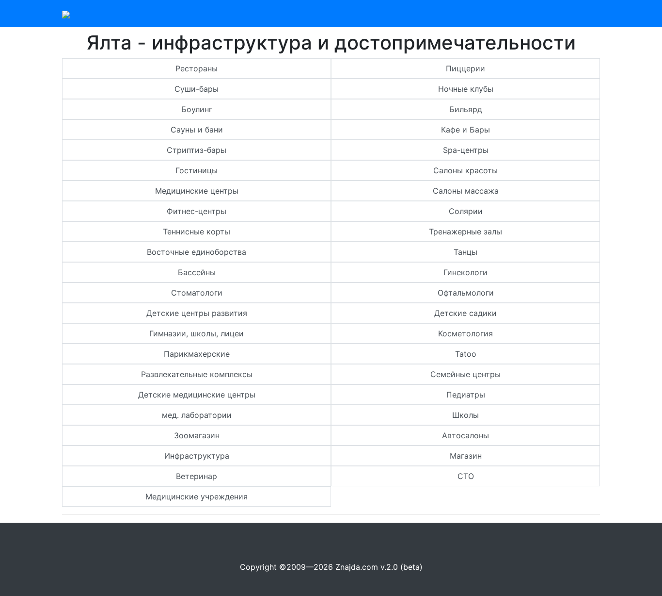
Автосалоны (465, 435)
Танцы (465, 252)
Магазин (466, 456)
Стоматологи (196, 293)
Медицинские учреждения (196, 496)
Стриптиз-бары (196, 150)
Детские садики (465, 313)
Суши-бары (196, 89)
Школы (465, 415)
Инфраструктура (196, 456)
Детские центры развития (196, 313)
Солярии (466, 211)
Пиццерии (465, 68)
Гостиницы (196, 170)
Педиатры (465, 394)
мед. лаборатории (197, 415)
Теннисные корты (196, 231)
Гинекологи (465, 272)
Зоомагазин (197, 435)
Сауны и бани (197, 129)
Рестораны (196, 68)
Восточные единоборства (196, 252)
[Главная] (66, 13)
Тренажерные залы (465, 231)
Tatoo (465, 354)
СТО (465, 476)
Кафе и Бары (465, 129)
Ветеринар (196, 476)
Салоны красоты (465, 170)
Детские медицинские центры (196, 394)
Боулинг (196, 109)
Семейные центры (465, 374)
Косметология (465, 333)
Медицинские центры (196, 191)
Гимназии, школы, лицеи (196, 333)
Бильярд (465, 109)
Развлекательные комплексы (196, 374)
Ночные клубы (465, 89)
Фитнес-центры (196, 211)
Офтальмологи (466, 293)
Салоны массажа (466, 191)
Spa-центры (466, 150)
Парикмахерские (197, 354)
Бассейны (197, 272)
